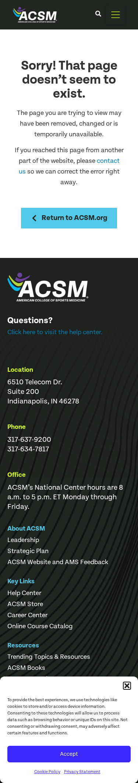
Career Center (27, 615)
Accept (69, 754)
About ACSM (26, 528)
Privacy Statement (82, 771)
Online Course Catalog (40, 626)
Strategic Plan (28, 551)
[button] (127, 685)
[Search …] (98, 15)
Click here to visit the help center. (55, 332)
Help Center (24, 593)
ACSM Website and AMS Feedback (57, 562)
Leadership (23, 540)
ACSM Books (26, 668)
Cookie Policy (47, 771)
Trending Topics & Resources (48, 657)
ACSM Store (25, 604)
